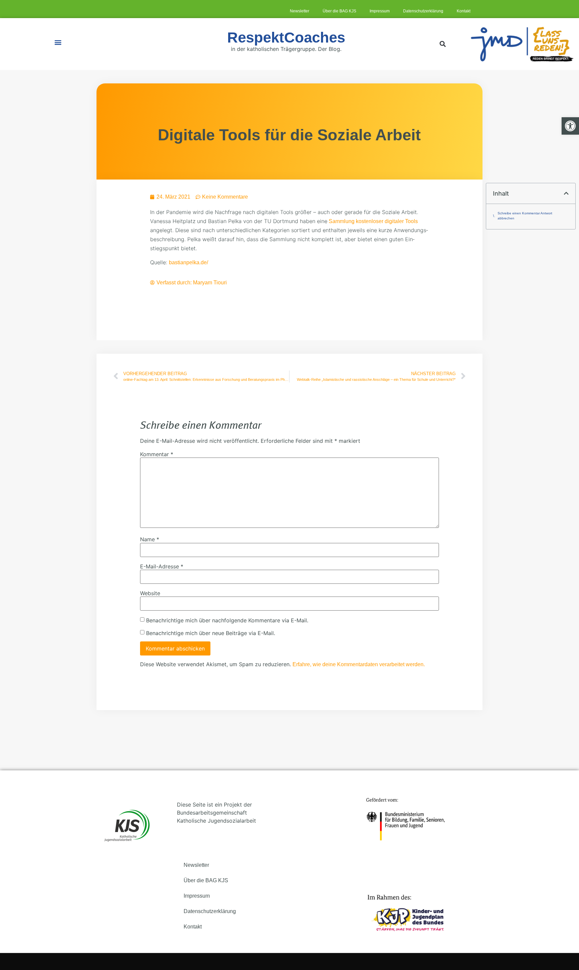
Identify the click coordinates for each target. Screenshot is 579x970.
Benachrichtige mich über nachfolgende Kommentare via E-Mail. (227, 620)
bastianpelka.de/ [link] (188, 262)
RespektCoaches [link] (286, 37)
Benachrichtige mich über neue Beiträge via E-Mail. (210, 633)
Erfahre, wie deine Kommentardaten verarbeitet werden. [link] (359, 664)
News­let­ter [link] (299, 11)
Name (149, 539)
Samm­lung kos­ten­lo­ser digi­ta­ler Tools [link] (372, 221)
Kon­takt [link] (463, 11)
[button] (57, 42)
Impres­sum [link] (380, 11)
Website (150, 593)
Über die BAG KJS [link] (339, 11)
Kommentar (156, 454)
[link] (570, 126)
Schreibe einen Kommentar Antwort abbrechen (525, 215)
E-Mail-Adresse (161, 566)
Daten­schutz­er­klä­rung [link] (423, 11)
